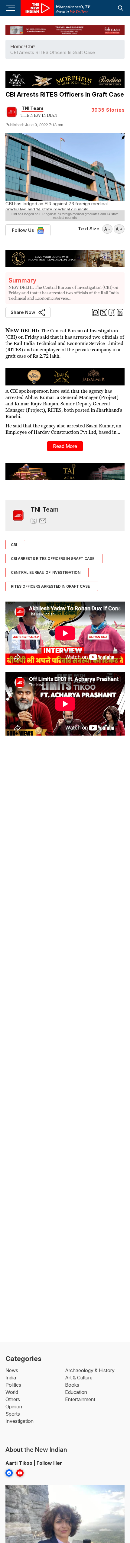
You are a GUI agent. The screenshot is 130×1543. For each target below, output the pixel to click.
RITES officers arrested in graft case (50, 586)
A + (119, 229)
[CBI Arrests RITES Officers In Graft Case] (17, 515)
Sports (12, 1414)
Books (72, 1385)
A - (107, 229)
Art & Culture (79, 1378)
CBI (14, 544)
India (10, 1378)
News (11, 1370)
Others (12, 1399)
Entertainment (80, 1399)
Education (76, 1392)
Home (17, 46)
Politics (13, 1385)
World (11, 1392)
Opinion (13, 1407)
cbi (29, 46)
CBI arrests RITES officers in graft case (52, 558)
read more (65, 446)
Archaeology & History (90, 1370)
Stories (108, 110)
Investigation (19, 1421)
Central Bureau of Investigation (45, 572)
